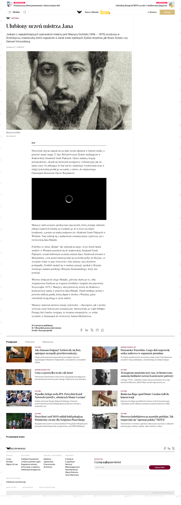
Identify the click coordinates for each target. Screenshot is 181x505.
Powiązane (11, 342)
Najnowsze (48, 342)
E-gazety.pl (70, 462)
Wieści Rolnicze (71, 472)
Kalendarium (28, 487)
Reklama (47, 459)
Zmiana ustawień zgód (30, 462)
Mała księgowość (72, 467)
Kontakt (9, 462)
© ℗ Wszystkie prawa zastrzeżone (46, 328)
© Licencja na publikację (42, 325)
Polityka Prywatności (30, 459)
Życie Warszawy (72, 475)
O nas (8, 459)
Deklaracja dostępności (30, 470)
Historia (15, 18)
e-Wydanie (152, 12)
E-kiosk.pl (69, 459)
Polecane (30, 342)
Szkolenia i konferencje (16, 482)
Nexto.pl (68, 464)
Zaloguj (167, 12)
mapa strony (11, 487)
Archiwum (48, 467)
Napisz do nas (12, 464)
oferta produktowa (47, 487)
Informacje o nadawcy (30, 467)
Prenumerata (49, 464)
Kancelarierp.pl (71, 470)
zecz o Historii (91, 12)
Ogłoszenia (48, 462)
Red (33, 143)
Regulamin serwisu (29, 464)
